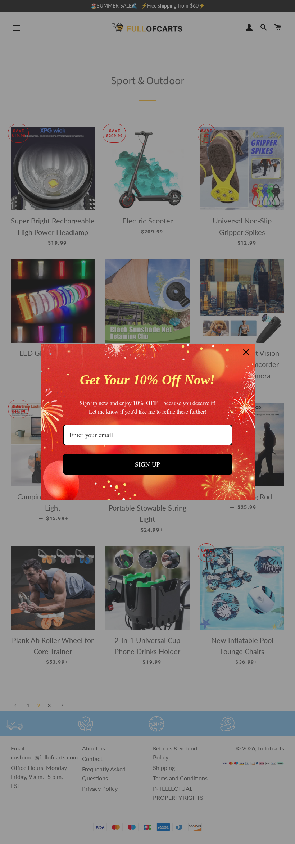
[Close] (246, 352)
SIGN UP (147, 464)
